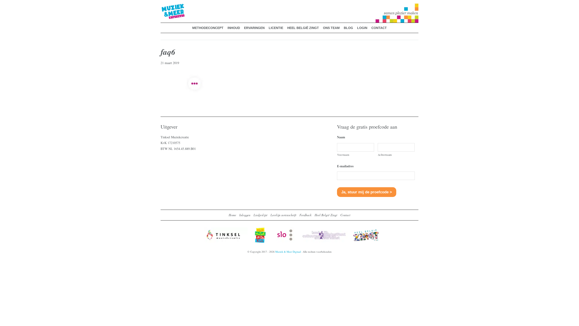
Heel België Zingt (326, 215)
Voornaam (343, 154)
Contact (345, 215)
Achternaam (385, 154)
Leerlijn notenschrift (283, 215)
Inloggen (244, 215)
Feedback (305, 215)
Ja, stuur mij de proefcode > (366, 192)
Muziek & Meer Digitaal (166, 6)
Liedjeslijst (260, 215)
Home (232, 215)
